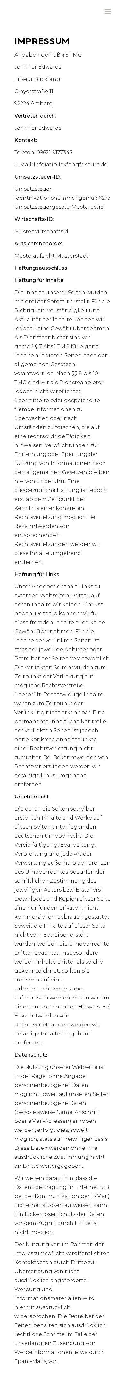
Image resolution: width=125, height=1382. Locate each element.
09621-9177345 (54, 152)
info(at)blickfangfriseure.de (70, 165)
